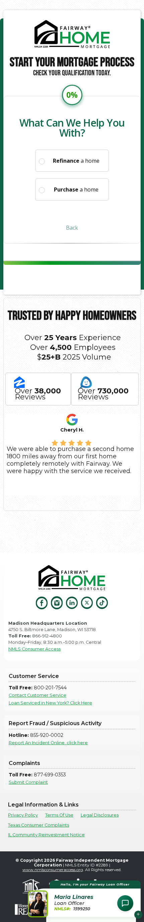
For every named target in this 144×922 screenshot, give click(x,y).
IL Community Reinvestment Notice (46, 834)
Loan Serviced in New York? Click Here (50, 702)
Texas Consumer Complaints (38, 825)
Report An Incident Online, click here (48, 742)
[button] (85, 898)
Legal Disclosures (100, 815)
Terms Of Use (59, 815)
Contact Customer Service (37, 695)
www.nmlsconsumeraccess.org (52, 869)
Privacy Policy (23, 815)
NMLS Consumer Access (34, 648)
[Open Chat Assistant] (125, 903)
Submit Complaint (28, 782)
